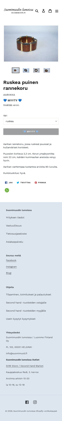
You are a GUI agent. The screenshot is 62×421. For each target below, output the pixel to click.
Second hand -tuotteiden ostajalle (26, 302)
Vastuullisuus (14, 225)
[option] (16, 71)
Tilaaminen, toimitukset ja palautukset (28, 294)
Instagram (11, 266)
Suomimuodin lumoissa (24, 411)
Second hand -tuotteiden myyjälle (26, 310)
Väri (5, 115)
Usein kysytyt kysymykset (21, 318)
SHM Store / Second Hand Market (24, 366)
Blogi (8, 273)
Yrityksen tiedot (15, 217)
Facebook (11, 260)
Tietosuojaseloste (16, 233)
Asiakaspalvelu (14, 241)
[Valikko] (56, 10)
